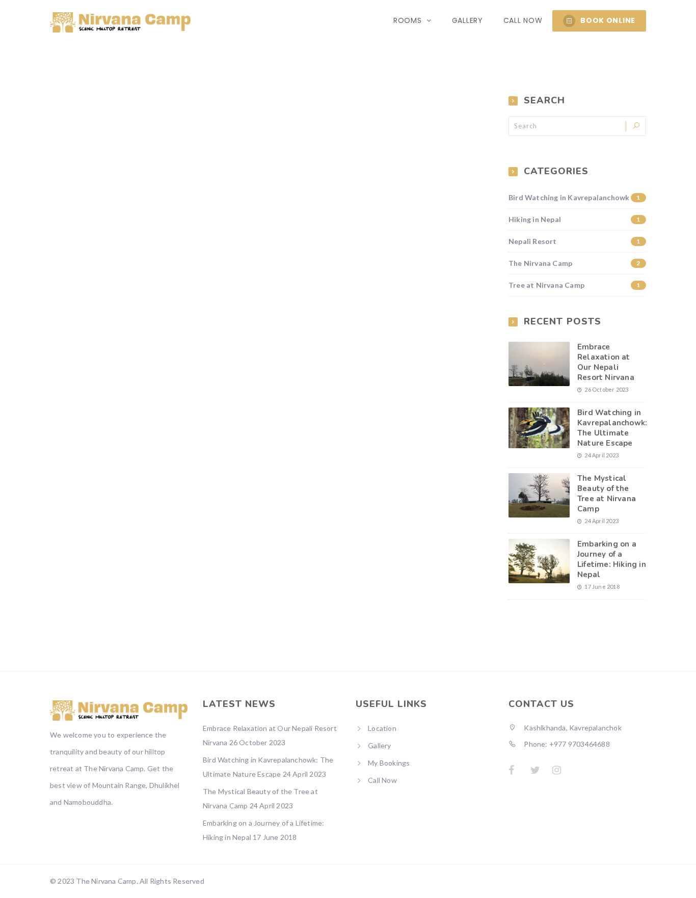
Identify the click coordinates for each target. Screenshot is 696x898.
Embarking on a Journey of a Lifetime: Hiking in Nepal (611, 559)
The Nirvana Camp (574, 263)
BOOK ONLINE (607, 20)
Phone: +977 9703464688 (566, 744)
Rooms (408, 20)
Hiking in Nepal (574, 219)
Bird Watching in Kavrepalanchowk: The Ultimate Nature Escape (612, 427)
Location (382, 728)
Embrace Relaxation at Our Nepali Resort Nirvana (605, 362)
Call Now (523, 20)
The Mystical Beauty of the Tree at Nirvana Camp (606, 493)
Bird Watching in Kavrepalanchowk (574, 197)
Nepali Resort (574, 241)
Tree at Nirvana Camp (574, 285)
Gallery (467, 20)
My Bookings (389, 762)
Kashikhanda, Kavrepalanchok (572, 727)
